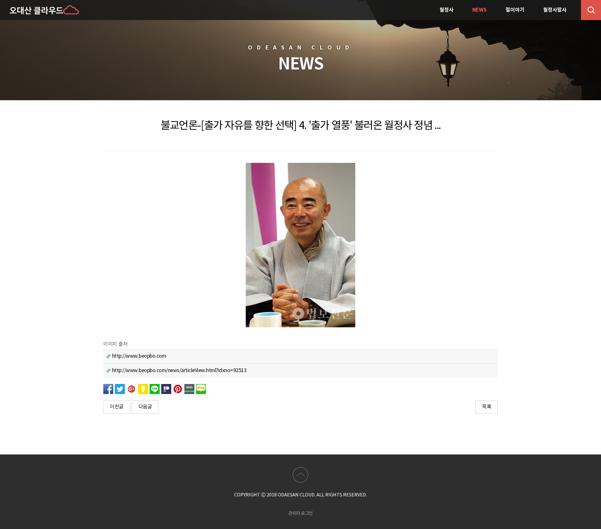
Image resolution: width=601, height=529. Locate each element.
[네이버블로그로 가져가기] (201, 389)
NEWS (479, 10)
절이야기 (515, 10)
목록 (486, 407)
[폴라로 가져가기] (166, 389)
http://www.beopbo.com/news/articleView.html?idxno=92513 (178, 370)
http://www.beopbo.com (138, 356)
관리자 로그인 (300, 513)
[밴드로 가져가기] (189, 389)
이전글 (117, 407)
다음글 (145, 407)
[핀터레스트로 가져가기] (178, 389)
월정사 (446, 10)
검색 (591, 10)
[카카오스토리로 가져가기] (143, 389)
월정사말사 (555, 10)
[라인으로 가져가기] (155, 389)
